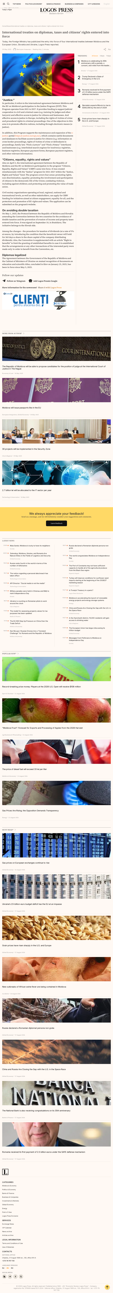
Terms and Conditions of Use (12, 1243)
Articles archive (7, 1235)
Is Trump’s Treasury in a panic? (81, 590)
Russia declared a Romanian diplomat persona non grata (88, 547)
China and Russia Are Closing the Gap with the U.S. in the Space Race (90, 609)
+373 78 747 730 (8, 1261)
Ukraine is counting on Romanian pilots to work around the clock (28, 602)
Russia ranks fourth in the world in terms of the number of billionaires (28, 564)
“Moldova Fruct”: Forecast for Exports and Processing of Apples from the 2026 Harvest (42, 728)
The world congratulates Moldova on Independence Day (89, 557)
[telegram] (10, 1276)
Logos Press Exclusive (10, 1216)
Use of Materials (8, 1247)
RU (3, 1268)
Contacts (7, 1251)
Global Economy (8, 1204)
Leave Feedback (56, 523)
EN (8, 1268)
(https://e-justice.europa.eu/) (27, 135)
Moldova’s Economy (9, 1186)
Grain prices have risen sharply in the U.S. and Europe (95, 119)
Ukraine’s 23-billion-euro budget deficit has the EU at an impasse (32, 904)
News (8, 26)
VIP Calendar (7, 1228)
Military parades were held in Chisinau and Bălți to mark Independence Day (29, 592)
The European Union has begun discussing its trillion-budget (87, 629)
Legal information (11, 1240)
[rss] (4, 1276)
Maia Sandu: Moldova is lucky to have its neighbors (30, 546)
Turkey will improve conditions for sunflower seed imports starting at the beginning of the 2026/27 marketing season (88, 580)
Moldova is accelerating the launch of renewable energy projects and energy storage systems (88, 599)
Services (6, 1220)
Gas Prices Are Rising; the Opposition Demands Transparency (30, 810)
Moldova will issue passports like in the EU (21, 408)
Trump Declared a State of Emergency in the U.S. (93, 77)
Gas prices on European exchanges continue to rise (25, 863)
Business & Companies (74, 4)
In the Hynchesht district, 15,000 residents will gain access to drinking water (89, 619)
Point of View (7, 1212)
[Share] (104, 49)
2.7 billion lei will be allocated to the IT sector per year (27, 490)
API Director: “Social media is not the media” (27, 583)
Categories (7, 1182)
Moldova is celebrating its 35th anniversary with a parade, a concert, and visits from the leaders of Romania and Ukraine (95, 64)
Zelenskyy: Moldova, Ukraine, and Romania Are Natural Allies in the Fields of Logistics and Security (30, 554)
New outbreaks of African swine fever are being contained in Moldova (34, 987)
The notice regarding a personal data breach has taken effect (29, 574)
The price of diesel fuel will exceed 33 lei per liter (24, 769)
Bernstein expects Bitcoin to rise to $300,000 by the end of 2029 (96, 106)
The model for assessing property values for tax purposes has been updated (29, 612)
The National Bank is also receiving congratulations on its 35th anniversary (36, 1110)
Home (4, 26)
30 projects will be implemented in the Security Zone (26, 449)
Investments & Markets (10, 1201)
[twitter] (21, 1276)
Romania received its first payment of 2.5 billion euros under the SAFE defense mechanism (96, 92)
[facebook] (15, 1276)
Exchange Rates (8, 1224)
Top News (17, 4)
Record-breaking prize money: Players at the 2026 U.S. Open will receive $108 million (41, 686)
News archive (7, 1231)
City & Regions (94, 4)
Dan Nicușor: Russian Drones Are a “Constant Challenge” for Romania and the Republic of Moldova (31, 632)
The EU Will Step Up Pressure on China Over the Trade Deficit (29, 622)
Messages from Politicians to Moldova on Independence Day (85, 639)
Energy (4, 1208)
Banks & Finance (53, 4)
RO (12, 1268)
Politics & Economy (33, 4)
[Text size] (109, 49)
